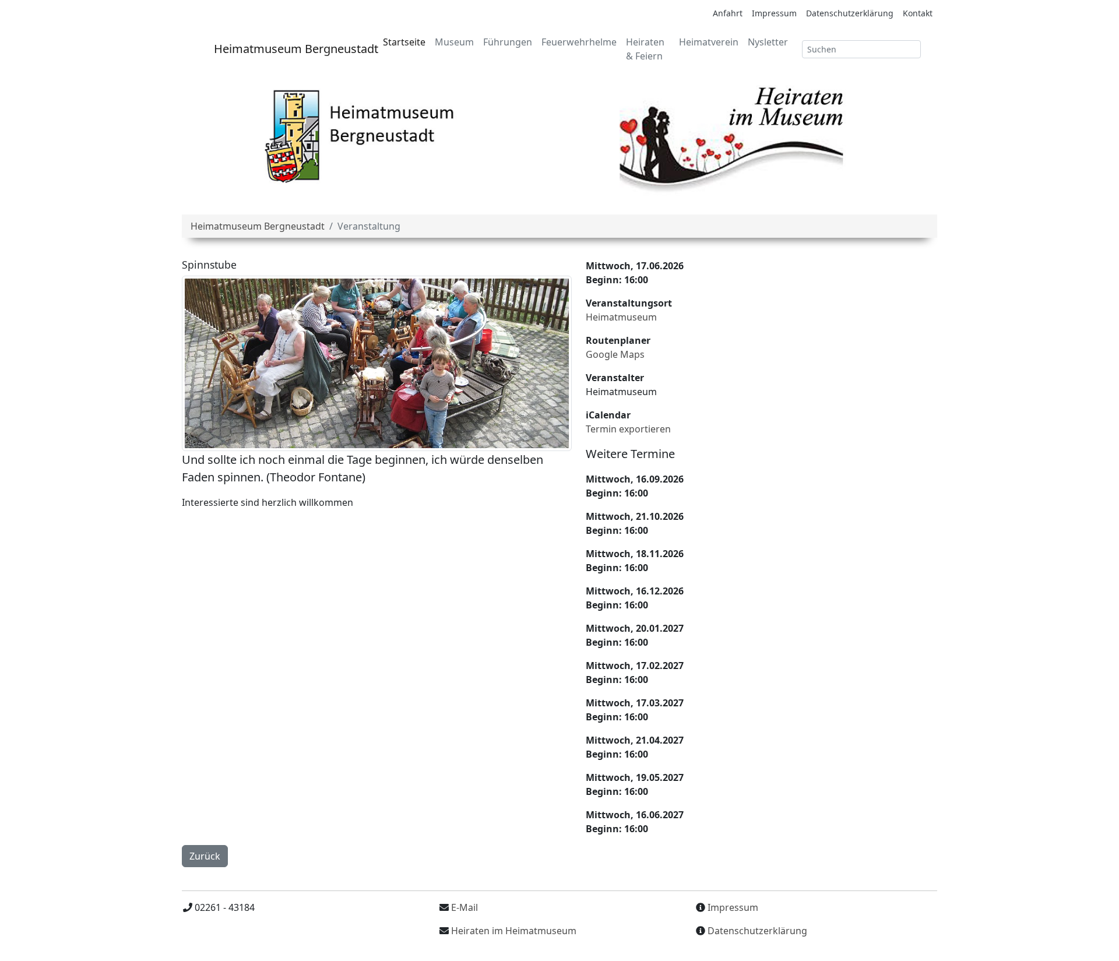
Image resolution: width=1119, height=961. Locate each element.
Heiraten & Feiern (645, 49)
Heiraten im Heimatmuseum (513, 930)
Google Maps (615, 354)
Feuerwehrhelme (579, 42)
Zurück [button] (204, 856)
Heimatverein (708, 42)
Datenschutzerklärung (849, 13)
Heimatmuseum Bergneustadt (287, 49)
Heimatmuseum (621, 317)
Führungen (507, 42)
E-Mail (463, 907)
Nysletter (768, 42)
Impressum (774, 13)
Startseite (404, 42)
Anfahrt (728, 13)
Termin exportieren (628, 429)
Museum (454, 42)
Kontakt (917, 13)
